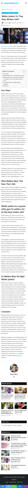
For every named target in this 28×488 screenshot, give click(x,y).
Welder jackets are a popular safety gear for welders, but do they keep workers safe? (13, 79)
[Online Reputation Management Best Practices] (5, 467)
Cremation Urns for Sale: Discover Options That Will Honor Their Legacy (20, 396)
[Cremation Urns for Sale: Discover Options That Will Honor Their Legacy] (21, 390)
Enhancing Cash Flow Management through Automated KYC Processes (18, 437)
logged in (10, 425)
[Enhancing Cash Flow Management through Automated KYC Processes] (5, 438)
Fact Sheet (6, 73)
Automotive (10, 9)
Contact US (20, 482)
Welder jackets (5, 46)
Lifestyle (11, 12)
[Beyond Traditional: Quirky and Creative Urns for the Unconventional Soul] (7, 390)
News (16, 12)
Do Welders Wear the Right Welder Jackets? (11, 83)
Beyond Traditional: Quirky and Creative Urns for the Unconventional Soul (7, 396)
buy (17, 353)
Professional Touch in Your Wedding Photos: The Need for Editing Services (7, 412)
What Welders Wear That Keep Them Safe (13, 75)
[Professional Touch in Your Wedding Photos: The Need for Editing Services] (7, 405)
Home (4, 9)
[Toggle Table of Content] (23, 71)
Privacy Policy (12, 482)
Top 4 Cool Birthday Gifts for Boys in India (20, 411)
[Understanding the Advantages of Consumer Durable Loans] (5, 453)
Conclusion (6, 86)
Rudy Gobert (6, 22)
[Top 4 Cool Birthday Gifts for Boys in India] (21, 405)
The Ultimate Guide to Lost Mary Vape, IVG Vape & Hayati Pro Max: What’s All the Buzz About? (19, 445)
